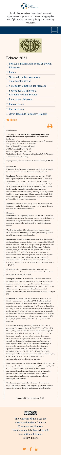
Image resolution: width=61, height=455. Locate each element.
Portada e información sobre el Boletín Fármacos (30, 65)
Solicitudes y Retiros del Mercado (28, 85)
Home (13, 120)
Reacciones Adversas (20, 99)
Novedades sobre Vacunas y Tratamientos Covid (24, 79)
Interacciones (16, 104)
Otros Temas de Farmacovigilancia (28, 113)
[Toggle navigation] (54, 30)
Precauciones (16, 109)
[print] (49, 127)
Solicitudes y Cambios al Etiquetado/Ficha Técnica (23, 92)
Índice (12, 72)
